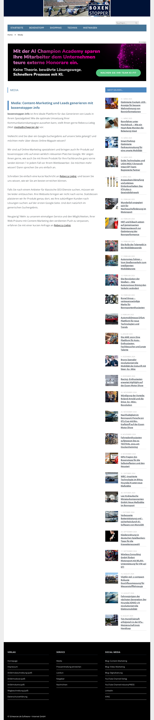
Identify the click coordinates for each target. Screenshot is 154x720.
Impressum (13, 666)
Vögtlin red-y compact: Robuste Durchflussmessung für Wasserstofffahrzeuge (132, 582)
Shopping (56, 27)
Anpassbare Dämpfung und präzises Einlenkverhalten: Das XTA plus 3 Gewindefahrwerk (132, 186)
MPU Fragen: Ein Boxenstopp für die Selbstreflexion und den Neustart (133, 462)
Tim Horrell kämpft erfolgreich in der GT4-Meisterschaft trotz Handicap (132, 624)
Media (59, 661)
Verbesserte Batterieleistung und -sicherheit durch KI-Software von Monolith (132, 520)
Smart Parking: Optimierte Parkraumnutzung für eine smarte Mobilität (131, 146)
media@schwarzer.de (26, 127)
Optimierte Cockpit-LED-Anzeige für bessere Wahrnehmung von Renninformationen (133, 107)
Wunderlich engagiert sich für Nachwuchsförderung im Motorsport (133, 207)
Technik (72, 27)
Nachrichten (61, 684)
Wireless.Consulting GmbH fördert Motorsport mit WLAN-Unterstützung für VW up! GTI (133, 560)
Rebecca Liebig (68, 176)
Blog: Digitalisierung (114, 672)
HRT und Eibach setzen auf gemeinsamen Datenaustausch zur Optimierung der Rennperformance (132, 228)
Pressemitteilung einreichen (68, 666)
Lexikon (59, 672)
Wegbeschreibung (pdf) (18, 690)
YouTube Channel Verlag (116, 678)
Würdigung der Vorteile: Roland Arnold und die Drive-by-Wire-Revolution (133, 400)
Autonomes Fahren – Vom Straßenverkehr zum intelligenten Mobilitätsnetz (133, 264)
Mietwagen (90, 27)
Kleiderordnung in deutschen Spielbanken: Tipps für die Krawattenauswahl (133, 540)
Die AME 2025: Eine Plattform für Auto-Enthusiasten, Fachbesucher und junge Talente (133, 343)
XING (107, 696)
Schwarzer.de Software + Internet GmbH (28, 716)
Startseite (17, 27)
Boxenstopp (36, 27)
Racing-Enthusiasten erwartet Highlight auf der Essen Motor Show (132, 382)
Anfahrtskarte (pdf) (16, 684)
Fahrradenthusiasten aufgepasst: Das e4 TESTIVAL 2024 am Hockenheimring (131, 442)
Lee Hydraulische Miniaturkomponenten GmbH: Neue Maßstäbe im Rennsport (132, 501)
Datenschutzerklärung (17, 696)
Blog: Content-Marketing (116, 661)
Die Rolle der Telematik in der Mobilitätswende (133, 246)
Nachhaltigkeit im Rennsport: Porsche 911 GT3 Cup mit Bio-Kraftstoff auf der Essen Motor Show (132, 421)
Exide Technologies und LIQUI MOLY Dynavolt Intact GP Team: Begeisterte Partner (133, 165)
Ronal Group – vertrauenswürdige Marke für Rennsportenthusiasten (133, 303)
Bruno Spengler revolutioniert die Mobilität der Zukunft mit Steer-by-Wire (133, 364)
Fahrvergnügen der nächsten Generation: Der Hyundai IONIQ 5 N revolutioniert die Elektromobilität (133, 602)
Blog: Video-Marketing (115, 666)
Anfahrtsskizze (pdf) (16, 678)
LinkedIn (109, 690)
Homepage (12, 661)
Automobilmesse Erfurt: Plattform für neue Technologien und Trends (133, 322)
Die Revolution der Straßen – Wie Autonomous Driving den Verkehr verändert (133, 284)
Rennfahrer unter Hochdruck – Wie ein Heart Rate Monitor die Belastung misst (132, 126)
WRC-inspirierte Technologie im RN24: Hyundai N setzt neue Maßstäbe (132, 481)
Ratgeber (60, 678)
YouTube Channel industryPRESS (119, 684)
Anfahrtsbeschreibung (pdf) (20, 672)
